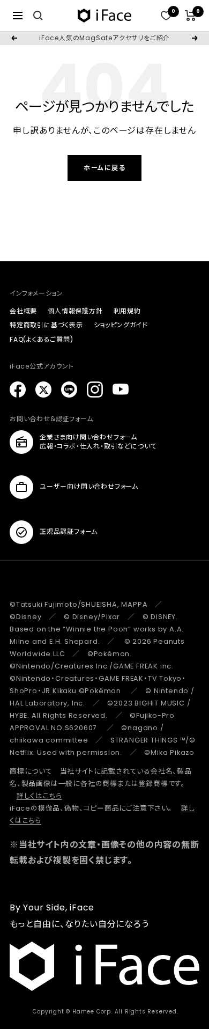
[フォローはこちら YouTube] (121, 389)
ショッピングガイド (121, 324)
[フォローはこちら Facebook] (18, 389)
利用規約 (127, 310)
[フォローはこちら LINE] (69, 389)
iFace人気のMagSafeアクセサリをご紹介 (104, 37)
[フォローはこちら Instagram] (95, 389)
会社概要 (23, 310)
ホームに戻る (104, 167)
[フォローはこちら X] (43, 389)
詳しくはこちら (39, 795)
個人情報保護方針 (75, 310)
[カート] (190, 15)
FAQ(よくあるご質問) (41, 339)
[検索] (38, 15)
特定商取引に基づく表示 (46, 324)
